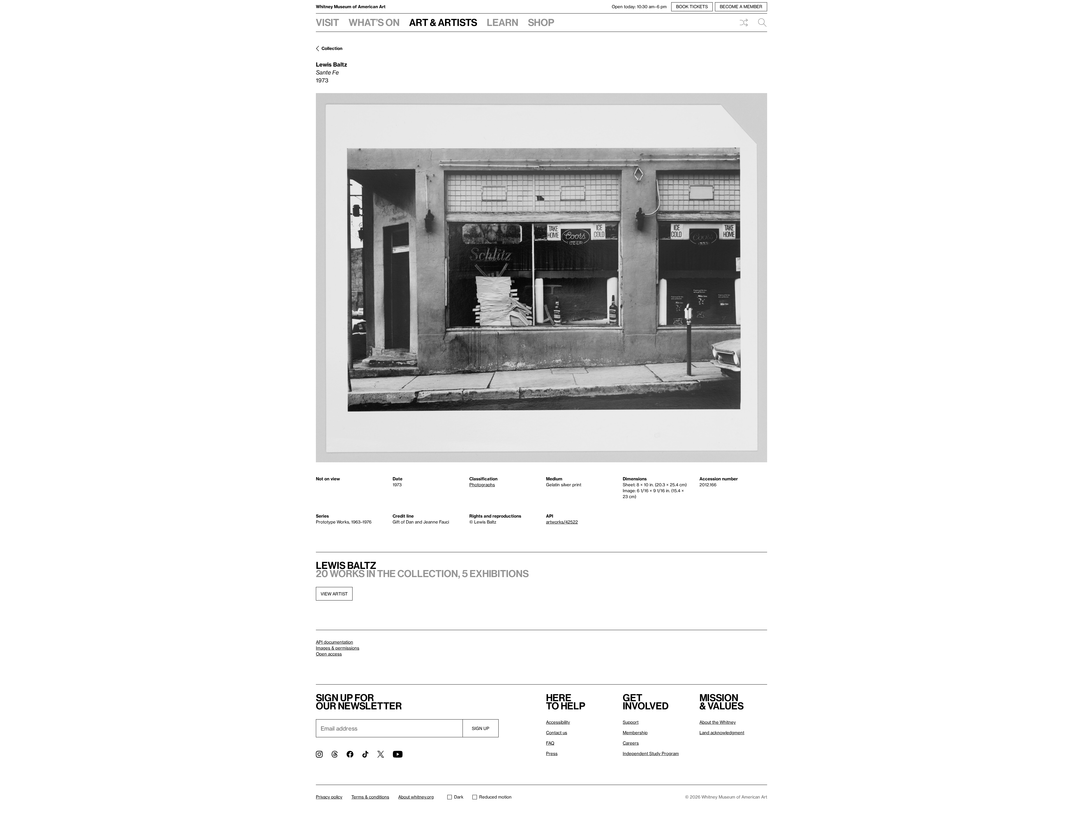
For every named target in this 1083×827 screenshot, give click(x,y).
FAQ (550, 742)
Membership (635, 732)
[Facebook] (350, 754)
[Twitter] (380, 754)
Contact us (556, 732)
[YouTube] (397, 754)
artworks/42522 (562, 521)
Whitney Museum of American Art (351, 6)
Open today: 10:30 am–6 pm (639, 6)
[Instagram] (319, 754)
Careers (631, 742)
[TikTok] (365, 754)
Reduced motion (495, 796)
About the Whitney (717, 722)
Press (552, 753)
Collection (332, 48)
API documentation (334, 642)
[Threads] (334, 754)
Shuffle (743, 23)
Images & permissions (337, 647)
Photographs (482, 484)
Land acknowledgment (721, 732)
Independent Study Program (651, 753)
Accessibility (558, 722)
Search (760, 23)
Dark (458, 796)
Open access (329, 653)
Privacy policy (329, 796)
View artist (334, 593)
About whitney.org (416, 796)
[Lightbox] (541, 277)
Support (631, 722)
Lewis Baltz (331, 64)
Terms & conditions (370, 796)
